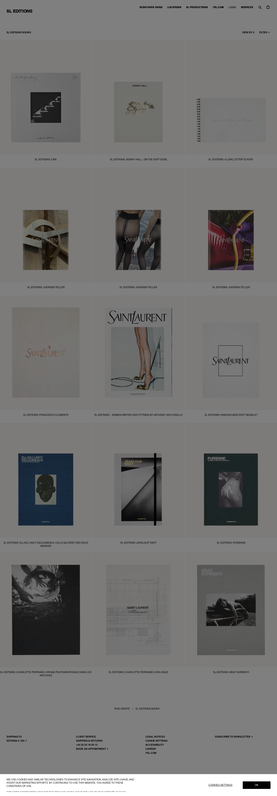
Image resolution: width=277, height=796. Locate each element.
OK (256, 785)
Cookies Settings (220, 785)
